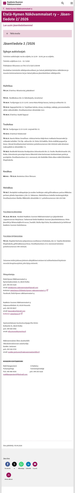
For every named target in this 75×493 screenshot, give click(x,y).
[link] (31, 3)
